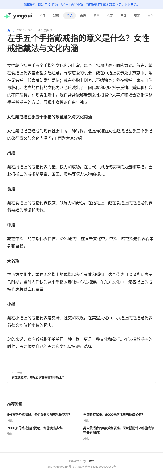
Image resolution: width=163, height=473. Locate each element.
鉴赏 (97, 15)
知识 (56, 15)
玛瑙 (137, 15)
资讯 (70, 15)
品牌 (123, 15)
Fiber (90, 461)
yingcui (22, 16)
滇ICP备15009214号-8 (60, 466)
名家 (110, 15)
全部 (43, 15)
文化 (150, 15)
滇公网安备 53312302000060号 (96, 466)
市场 (83, 15)
